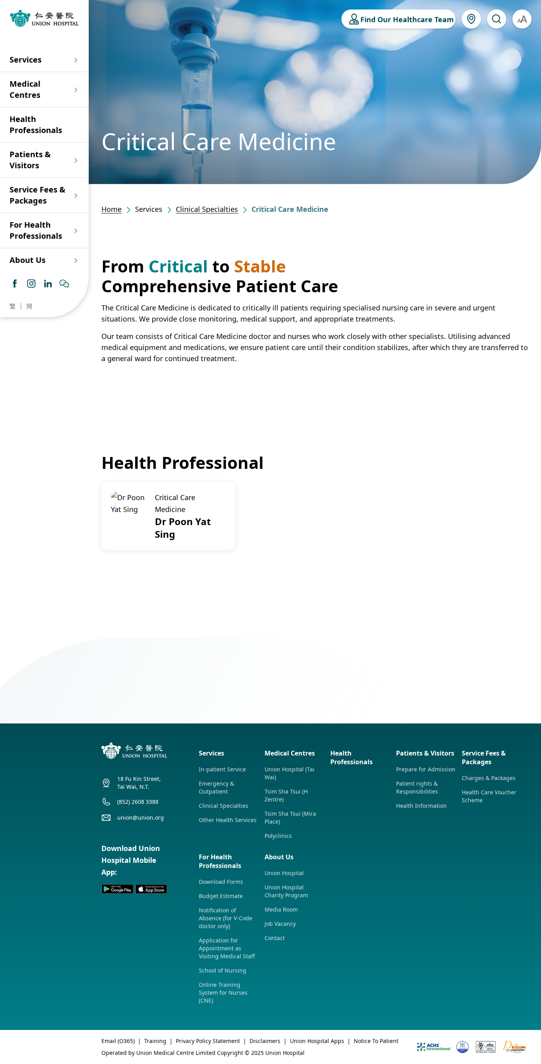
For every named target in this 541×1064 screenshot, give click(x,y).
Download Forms (221, 881)
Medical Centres (25, 89)
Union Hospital (284, 873)
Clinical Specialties (207, 209)
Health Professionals (36, 124)
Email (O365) (118, 1041)
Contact (275, 938)
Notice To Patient (376, 1041)
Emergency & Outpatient (216, 787)
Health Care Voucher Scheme (489, 796)
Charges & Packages (489, 778)
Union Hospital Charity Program (286, 891)
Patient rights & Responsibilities (417, 787)
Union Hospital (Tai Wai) (289, 773)
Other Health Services (228, 820)
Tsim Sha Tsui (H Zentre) (286, 795)
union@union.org (140, 817)
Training (155, 1041)
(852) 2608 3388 (137, 801)
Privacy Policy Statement (208, 1041)
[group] (168, 516)
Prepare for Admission (425, 769)
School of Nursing (222, 970)
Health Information (421, 805)
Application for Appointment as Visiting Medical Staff (227, 948)
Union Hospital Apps (317, 1041)
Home (111, 209)
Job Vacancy (280, 923)
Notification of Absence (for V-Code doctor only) (225, 918)
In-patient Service (222, 769)
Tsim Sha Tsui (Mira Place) (290, 817)
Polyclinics (278, 835)
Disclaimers (265, 1041)
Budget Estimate (221, 896)
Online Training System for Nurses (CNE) (223, 992)
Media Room (281, 909)
